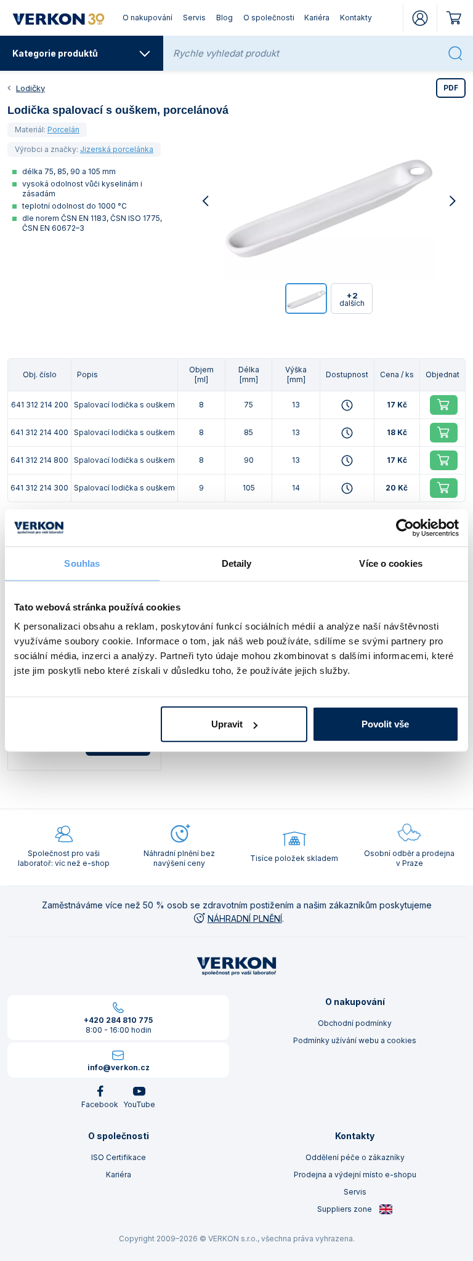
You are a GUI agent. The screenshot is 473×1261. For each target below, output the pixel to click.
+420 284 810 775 (118, 1020)
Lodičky (30, 88)
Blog (224, 17)
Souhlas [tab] (82, 563)
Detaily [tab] (237, 563)
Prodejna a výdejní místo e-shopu (355, 1174)
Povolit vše (385, 724)
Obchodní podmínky (355, 1023)
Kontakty (356, 17)
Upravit (227, 724)
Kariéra (316, 17)
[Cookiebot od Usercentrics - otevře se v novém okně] (405, 527)
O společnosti (268, 17)
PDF (450, 87)
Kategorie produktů (55, 53)
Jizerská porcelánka (116, 149)
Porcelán (63, 129)
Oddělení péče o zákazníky (355, 1157)
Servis (194, 17)
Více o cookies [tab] (390, 563)
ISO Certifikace (118, 1157)
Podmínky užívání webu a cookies (354, 1040)
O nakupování (147, 17)
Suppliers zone (345, 1209)
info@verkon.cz (118, 1067)
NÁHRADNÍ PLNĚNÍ (245, 918)
